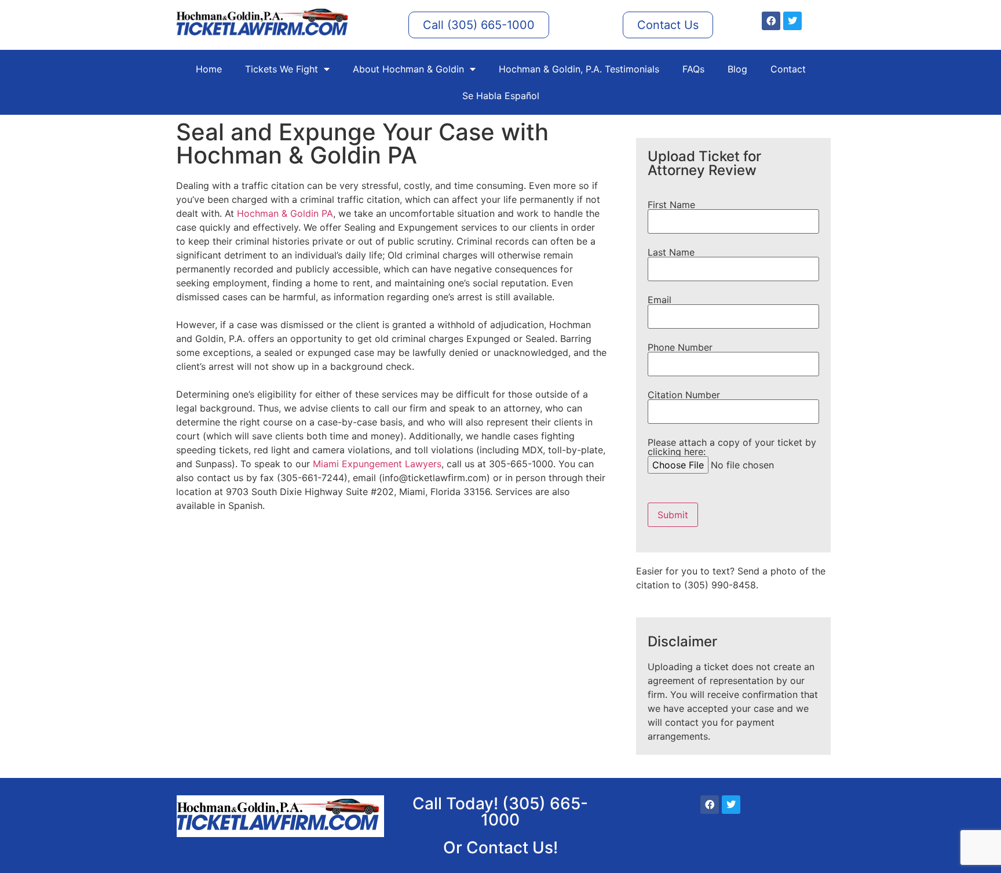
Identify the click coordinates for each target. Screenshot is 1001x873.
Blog (737, 69)
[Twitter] (792, 21)
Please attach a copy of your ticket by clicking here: (732, 447)
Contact (788, 69)
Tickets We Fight (281, 69)
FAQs (693, 69)
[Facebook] (771, 21)
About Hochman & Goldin (408, 69)
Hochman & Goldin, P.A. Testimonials (579, 69)
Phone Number (680, 348)
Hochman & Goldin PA (285, 213)
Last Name (671, 253)
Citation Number (684, 395)
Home (209, 69)
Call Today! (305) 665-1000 (500, 812)
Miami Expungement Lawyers (377, 464)
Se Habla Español (500, 95)
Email (659, 300)
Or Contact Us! (500, 847)
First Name (671, 205)
